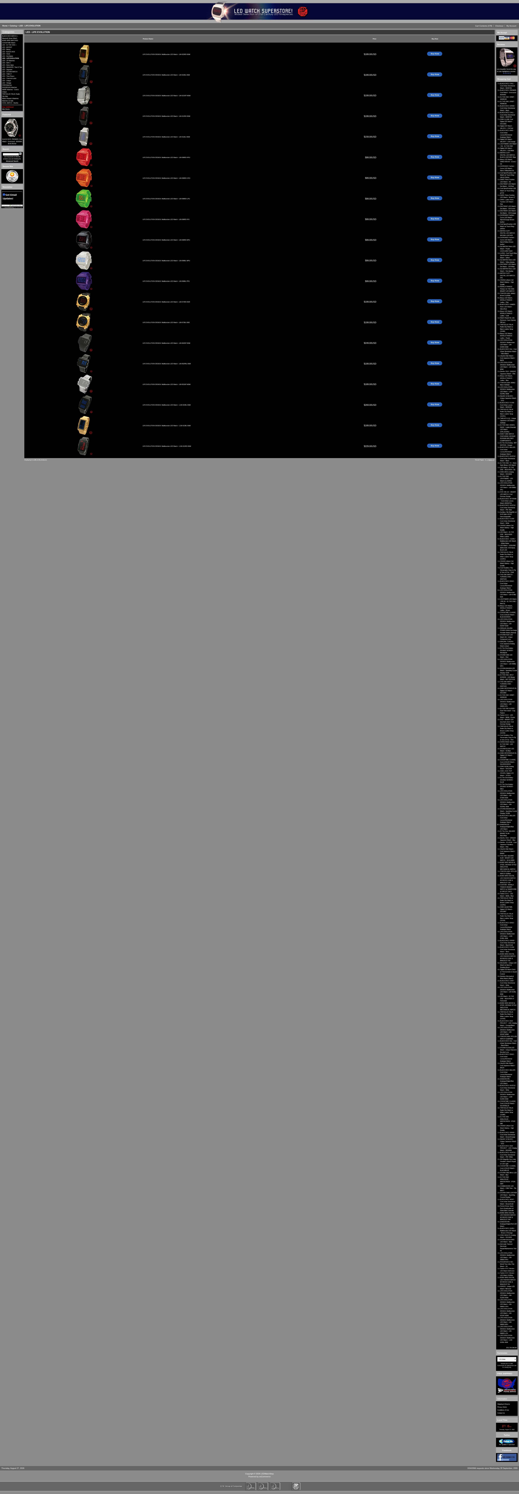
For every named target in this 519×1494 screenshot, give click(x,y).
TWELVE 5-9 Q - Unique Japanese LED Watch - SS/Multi (508, 421)
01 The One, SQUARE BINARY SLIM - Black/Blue (507, 833)
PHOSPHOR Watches (9, 87)
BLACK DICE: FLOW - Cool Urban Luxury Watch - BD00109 (507, 405)
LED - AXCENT (7, 47)
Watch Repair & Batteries (10, 98)
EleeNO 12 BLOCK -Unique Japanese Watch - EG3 (508, 398)
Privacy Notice (502, 1407)
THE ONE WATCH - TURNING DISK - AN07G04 (506, 684)
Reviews (501, 44)
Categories (8, 32)
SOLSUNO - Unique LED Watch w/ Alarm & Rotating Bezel (508, 965)
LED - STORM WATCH (9, 71)
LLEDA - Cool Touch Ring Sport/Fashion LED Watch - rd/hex (508, 255)
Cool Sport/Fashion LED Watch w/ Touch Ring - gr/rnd (508, 191)
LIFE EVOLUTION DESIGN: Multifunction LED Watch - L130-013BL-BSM (167, 425)
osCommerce (265, 1476)
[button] (484, 26)
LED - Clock (6, 54)
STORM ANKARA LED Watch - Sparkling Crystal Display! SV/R (508, 670)
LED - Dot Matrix (7, 56)
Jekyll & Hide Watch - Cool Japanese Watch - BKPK (507, 358)
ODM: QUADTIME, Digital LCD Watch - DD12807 (506, 909)
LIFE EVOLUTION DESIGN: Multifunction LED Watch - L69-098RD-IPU (166, 219)
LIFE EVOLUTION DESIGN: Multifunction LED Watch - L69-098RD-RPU (166, 157)
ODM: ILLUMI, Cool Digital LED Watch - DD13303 (506, 121)
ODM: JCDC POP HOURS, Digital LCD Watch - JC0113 (507, 773)
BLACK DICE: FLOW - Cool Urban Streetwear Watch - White (507, 521)
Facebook (506, 1450)
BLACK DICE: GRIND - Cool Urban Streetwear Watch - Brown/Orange (507, 1135)
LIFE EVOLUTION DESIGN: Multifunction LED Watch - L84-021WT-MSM (166, 95)
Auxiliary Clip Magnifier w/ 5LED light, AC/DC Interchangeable (508, 514)
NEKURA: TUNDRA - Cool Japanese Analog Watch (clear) (507, 644)
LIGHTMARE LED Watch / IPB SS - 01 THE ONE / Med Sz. (508, 601)
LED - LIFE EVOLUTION (29, 26)
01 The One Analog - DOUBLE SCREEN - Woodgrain (507, 650)
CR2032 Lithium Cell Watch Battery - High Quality (507, 528)
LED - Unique (6, 80)
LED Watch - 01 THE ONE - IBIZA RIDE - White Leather (507, 534)
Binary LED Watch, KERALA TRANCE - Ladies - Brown (506, 608)
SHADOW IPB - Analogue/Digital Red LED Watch (508, 1224)
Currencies (502, 1353)
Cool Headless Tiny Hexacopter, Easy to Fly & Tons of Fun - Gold (508, 570)
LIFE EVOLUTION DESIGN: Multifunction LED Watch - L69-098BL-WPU (166, 260)
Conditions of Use (503, 1410)
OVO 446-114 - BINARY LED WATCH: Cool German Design (508, 494)
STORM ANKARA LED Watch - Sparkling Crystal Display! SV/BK (508, 811)
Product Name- (148, 39)
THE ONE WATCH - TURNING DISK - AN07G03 (506, 577)
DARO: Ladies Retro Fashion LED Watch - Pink (507, 202)
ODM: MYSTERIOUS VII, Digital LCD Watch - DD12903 (508, 755)
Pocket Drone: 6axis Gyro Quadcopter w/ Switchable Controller (507, 1208)
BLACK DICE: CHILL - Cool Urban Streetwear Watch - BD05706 (507, 86)
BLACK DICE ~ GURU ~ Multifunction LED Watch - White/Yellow (508, 541)
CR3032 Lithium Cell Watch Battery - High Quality (507, 1128)
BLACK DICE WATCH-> (10, 36)
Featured (7, 114)
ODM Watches (7, 85)
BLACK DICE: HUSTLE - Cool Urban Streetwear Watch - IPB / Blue (508, 507)
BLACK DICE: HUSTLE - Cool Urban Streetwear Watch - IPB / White (508, 1155)
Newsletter (7, 187)
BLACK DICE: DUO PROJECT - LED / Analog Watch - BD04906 (508, 1148)
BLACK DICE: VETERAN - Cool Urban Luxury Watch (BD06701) (508, 501)
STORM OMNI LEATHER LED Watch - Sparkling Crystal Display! (508, 1195)
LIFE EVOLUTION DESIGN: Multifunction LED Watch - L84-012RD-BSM (166, 116)
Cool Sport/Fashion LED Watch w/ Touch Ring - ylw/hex (508, 226)
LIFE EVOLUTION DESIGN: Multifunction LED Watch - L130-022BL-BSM (167, 405)
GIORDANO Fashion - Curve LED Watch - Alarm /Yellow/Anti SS (507, 168)
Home (5, 26)
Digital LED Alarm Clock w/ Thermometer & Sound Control (508, 972)
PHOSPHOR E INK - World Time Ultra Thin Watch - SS (507, 1264)
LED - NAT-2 (6, 63)
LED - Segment (7, 69)
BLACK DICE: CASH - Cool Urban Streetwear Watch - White (507, 983)
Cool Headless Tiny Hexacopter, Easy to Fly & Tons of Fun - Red (508, 737)
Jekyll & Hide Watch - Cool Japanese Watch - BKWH (507, 851)
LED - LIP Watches (8, 60)
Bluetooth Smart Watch (9, 38)
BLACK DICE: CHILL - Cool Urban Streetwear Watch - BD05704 (507, 115)
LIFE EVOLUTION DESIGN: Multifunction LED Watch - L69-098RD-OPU (166, 178)
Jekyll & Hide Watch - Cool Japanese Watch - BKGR (507, 1065)
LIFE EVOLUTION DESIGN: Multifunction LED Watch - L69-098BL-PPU (166, 281)
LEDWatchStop (267, 1474)
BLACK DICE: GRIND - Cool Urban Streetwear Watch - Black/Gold (507, 943)
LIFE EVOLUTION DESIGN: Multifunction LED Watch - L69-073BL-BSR (166, 322)
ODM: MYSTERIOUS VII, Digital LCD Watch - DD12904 (508, 690)
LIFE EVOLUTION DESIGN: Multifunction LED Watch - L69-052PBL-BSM (167, 364)
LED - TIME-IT (7, 74)
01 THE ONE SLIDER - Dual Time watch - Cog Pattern (507, 711)
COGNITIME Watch (8, 43)
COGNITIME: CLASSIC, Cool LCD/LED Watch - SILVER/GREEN (508, 762)
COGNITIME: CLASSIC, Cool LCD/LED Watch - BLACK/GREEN (508, 615)
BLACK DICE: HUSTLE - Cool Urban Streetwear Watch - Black (508, 458)
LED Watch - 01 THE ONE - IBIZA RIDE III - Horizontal (507, 998)
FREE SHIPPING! (504, 1374)
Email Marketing (9, 207)
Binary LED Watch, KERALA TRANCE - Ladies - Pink (506, 300)
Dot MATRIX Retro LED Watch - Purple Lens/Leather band (507, 249)
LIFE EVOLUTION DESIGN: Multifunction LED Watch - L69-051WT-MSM (166, 384)
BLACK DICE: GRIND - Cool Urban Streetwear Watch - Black (507, 108)
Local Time (502, 1420)
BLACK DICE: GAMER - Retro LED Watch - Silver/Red (508, 307)
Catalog (13, 26)
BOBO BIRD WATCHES (10, 40)
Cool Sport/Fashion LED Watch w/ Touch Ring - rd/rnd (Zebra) (508, 175)
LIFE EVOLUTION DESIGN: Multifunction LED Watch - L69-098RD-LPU (166, 198)
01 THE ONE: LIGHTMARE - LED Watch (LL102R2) (506, 479)
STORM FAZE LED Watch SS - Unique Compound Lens (506, 637)
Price (374, 39)
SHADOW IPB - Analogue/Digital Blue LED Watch (507, 1081)
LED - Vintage (6, 83)
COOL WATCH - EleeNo (10, 103)
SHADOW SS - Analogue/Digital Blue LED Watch (507, 827)
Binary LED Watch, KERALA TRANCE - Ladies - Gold (506, 313)
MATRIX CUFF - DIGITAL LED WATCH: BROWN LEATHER (507, 233)
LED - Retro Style (8, 65)
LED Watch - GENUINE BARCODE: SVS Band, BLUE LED (508, 548)
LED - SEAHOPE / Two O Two (12, 67)
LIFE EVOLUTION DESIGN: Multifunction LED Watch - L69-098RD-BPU (166, 240)
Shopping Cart (504, 79)
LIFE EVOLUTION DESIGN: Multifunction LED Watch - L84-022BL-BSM (166, 75)
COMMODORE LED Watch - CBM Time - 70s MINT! (508, 1188)
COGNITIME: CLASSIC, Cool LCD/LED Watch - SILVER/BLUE (508, 1103)
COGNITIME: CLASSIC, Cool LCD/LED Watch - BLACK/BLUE (508, 1168)
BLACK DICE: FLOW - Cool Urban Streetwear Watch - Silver (507, 949)
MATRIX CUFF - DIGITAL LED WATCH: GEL (507, 275)
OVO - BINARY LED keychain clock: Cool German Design (507, 722)
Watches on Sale (7, 101)
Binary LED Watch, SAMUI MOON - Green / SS (508, 162)
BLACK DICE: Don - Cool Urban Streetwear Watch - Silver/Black (508, 351)
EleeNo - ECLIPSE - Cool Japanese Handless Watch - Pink (508, 845)
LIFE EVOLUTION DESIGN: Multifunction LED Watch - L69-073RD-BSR (166, 302)
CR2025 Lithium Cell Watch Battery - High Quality (507, 563)
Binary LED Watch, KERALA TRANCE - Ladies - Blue (506, 378)
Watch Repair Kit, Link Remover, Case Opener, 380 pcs (508, 320)
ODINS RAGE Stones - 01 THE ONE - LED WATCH (507, 744)
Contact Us (501, 1413)
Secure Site (8, 166)
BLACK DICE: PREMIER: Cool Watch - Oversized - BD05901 (508, 92)
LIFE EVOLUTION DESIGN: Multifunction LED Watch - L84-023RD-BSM (166, 54)
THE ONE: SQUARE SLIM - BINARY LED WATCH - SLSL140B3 (507, 858)
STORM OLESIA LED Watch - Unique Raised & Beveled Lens (508, 1050)
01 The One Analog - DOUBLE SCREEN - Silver (507, 787)
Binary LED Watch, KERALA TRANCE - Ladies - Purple (506, 336)
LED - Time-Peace (8, 76)
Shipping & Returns (503, 1404)
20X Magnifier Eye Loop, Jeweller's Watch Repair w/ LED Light (508, 1161)
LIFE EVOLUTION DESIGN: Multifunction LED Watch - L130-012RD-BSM (167, 446)
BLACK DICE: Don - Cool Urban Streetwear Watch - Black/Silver (508, 1043)
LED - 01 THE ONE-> (9, 45)
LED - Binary (6, 49)
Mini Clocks (6, 109)
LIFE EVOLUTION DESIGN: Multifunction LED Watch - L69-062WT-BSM (166, 343)
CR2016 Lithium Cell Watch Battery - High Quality (507, 282)
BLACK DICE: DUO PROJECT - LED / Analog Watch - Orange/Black (508, 1023)
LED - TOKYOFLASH (9, 78)
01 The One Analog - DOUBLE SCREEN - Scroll (507, 780)
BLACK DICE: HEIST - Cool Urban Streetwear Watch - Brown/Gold (507, 1202)
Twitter (507, 1435)
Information (502, 1399)
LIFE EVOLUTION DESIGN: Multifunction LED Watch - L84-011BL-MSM (166, 137)
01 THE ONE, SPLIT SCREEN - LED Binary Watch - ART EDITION (507, 677)
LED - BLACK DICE (8, 51)
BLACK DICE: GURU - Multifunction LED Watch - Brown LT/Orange (508, 1231)
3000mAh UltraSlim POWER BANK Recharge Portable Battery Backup (508, 630)
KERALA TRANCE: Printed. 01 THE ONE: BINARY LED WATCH (507, 289)
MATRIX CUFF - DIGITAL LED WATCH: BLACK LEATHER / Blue (508, 155)
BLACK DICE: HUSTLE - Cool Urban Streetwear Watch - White (508, 1088)
